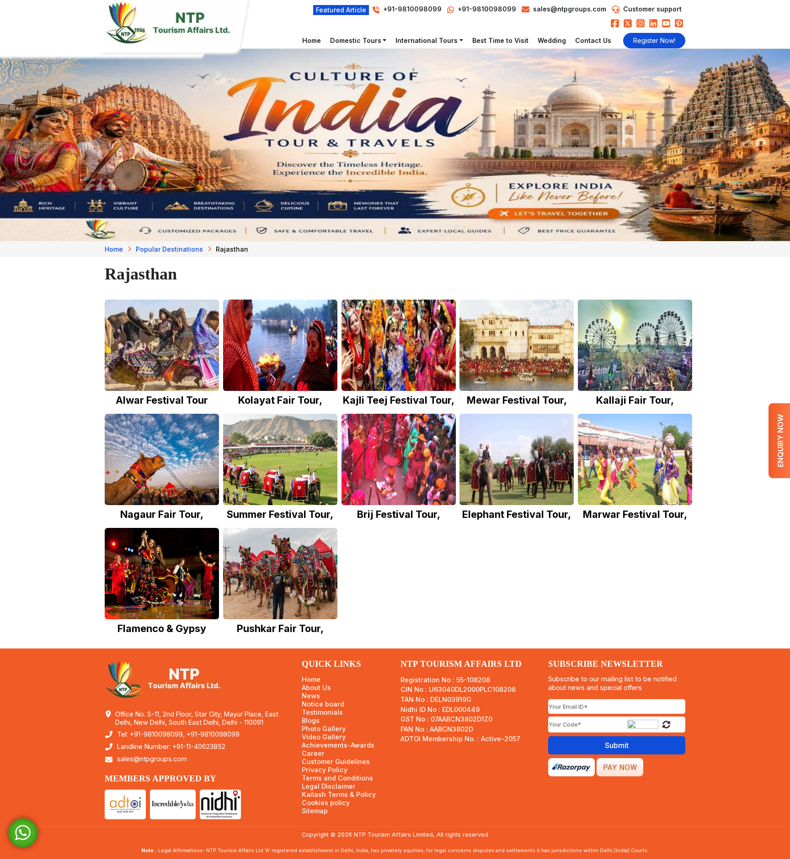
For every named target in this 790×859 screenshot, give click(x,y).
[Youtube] (666, 23)
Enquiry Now (780, 440)
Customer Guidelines (336, 761)
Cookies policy (326, 802)
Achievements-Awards (338, 745)
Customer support (652, 9)
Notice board (323, 704)
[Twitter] (627, 23)
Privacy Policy (324, 770)
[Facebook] (615, 23)
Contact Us (593, 40)
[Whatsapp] (23, 832)
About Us (316, 687)
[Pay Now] (620, 766)
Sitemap (315, 811)
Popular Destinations (169, 249)
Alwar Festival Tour (162, 400)
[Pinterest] (679, 23)
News (311, 696)
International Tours (426, 40)
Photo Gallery (324, 729)
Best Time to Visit (500, 40)
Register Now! (654, 40)
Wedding (552, 40)
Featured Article (341, 10)
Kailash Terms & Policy (339, 794)
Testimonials (322, 712)
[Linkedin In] (653, 23)
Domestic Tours (355, 40)
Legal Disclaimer (329, 786)
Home (311, 40)
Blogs (311, 720)
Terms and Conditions (337, 778)
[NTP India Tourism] (173, 22)
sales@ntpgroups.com (569, 9)
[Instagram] (640, 23)
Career (313, 753)
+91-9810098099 (486, 9)
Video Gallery (324, 737)
